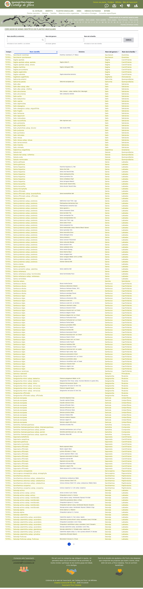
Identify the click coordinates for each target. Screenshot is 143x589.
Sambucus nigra (19, 296)
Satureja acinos (19, 490)
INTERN (107, 11)
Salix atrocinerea (19, 91)
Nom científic (79, 20)
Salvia (107, 162)
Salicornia (108, 79)
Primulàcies (126, 374)
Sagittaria (108, 77)
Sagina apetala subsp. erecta (24, 65)
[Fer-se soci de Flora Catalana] (136, 7)
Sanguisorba (109, 376)
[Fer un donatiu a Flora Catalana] (114, 7)
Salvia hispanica (19, 167)
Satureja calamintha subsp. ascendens (27, 517)
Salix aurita (17, 96)
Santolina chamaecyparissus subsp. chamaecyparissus (33, 427)
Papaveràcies (126, 471)
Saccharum (109, 55)
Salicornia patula (19, 82)
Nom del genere (51, 36)
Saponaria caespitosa (21, 439)
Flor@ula (111, 2)
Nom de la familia (90, 36)
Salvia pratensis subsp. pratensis (25, 201)
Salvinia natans (18, 281)
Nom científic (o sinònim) (15, 36)
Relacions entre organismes (69, 13)
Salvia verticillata (19, 279)
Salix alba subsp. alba (21, 86)
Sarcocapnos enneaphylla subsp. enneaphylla (30, 473)
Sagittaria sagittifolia (21, 77)
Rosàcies (125, 376)
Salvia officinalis (19, 191)
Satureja (108, 490)
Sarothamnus (110, 476)
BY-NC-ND (64, 583)
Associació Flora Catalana (71, 585)
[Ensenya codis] (132, 24)
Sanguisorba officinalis (21, 393)
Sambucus (109, 284)
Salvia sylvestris (19, 266)
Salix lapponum (19, 116)
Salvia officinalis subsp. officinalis (25, 196)
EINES (79, 11)
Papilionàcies (126, 476)
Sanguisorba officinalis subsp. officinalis (28, 395)
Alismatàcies (126, 77)
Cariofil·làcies (127, 60)
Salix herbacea (18, 113)
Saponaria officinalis (20, 447)
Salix (106, 84)
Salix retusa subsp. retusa (22, 140)
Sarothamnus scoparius (22, 485)
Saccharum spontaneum (22, 57)
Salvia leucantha (19, 184)
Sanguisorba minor (20, 376)
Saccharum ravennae (21, 55)
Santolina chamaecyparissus (23, 425)
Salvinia (108, 281)
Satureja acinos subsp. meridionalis (26, 498)
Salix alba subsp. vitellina (22, 89)
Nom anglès (112, 20)
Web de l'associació (130, 2)
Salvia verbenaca (19, 271)
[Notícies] (107, 7)
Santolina (108, 425)
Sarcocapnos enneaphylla (22, 471)
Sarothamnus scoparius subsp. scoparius (28, 488)
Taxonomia (68, 20)
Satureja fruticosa (19, 537)
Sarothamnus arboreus (21, 476)
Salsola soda (18, 157)
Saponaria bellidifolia (21, 437)
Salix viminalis (18, 147)
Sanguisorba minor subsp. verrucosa (26, 386)
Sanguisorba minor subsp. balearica (26, 378)
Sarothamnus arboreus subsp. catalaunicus (29, 478)
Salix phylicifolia (19, 125)
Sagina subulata (19, 74)
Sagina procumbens (20, 69)
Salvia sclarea (18, 264)
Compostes (126, 425)
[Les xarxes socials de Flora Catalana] (121, 7)
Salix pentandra (19, 123)
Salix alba (16, 84)
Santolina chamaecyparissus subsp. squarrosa (30, 434)
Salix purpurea (18, 130)
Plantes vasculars (33, 13)
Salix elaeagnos (19, 106)
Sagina (107, 60)
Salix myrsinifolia (19, 121)
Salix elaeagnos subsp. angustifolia (26, 108)
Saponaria (108, 437)
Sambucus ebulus (19, 284)
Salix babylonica (19, 99)
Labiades (125, 162)
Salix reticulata (18, 135)
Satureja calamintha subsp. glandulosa (27, 529)
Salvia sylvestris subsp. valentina (25, 269)
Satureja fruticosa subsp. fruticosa (26, 539)
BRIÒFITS (49, 11)
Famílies (53, 13)
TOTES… (8, 55)
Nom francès (123, 20)
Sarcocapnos (110, 471)
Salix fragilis (17, 111)
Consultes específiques (107, 13)
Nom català (90, 20)
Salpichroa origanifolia (21, 150)
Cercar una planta (99, 2)
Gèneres (45, 13)
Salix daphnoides (19, 104)
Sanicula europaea (20, 398)
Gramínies (125, 55)
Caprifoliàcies (127, 284)
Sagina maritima (19, 67)
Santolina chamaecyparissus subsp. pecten (29, 429)
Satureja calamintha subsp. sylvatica (26, 532)
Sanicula (108, 398)
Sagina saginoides (20, 72)
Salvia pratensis (19, 198)
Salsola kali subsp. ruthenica (23, 155)
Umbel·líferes (126, 398)
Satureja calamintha (20, 515)
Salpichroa (109, 150)
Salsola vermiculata (20, 159)
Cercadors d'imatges (89, 13)
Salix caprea (17, 101)
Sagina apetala (18, 60)
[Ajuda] (123, 24)
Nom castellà (101, 20)
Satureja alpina (18, 510)
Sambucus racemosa (21, 371)
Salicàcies (125, 84)
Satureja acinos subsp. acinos (24, 493)
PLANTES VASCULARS (64, 11)
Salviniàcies (126, 281)
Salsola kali (17, 152)
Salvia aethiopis (19, 162)
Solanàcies (125, 150)
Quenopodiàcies (127, 79)
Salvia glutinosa (19, 164)
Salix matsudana (19, 118)
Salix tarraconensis (20, 142)
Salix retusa (17, 138)
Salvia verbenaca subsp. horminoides (27, 274)
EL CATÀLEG (37, 11)
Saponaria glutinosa (20, 442)
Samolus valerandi (20, 374)
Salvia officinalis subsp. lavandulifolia (27, 194)
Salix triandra (18, 145)
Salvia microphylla (20, 189)
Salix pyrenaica (19, 133)
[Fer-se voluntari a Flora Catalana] (128, 7)
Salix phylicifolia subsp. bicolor (24, 128)
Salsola (107, 152)
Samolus (108, 374)
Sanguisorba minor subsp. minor (25, 383)
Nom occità (134, 20)
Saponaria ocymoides (21, 444)
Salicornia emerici (19, 79)
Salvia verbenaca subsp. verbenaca (26, 276)
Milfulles (118, 2)
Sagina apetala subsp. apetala (24, 62)
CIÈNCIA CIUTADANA (93, 11)
